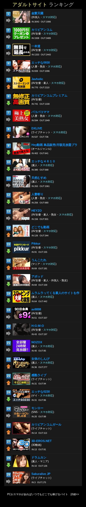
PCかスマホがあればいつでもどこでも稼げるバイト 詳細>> (43, 494)
